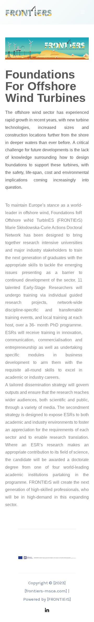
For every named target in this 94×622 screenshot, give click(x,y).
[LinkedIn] (47, 610)
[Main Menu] (83, 12)
